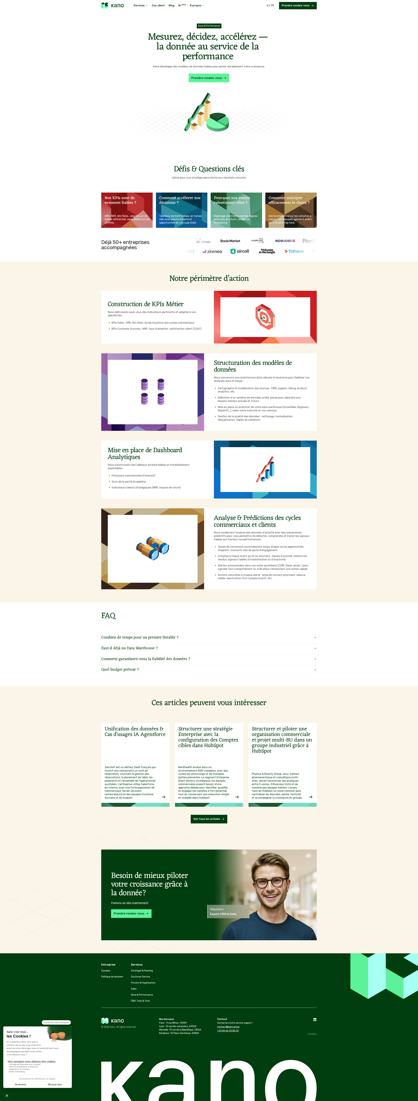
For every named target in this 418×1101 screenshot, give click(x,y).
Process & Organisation (143, 982)
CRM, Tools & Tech (140, 1000)
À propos (105, 970)
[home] (112, 5)
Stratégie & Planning (142, 970)
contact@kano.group (228, 1026)
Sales (134, 988)
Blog (171, 5)
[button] (141, 5)
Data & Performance (142, 994)
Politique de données (112, 976)
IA (182, 5)
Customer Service (140, 976)
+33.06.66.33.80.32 (228, 1030)
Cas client (158, 5)
